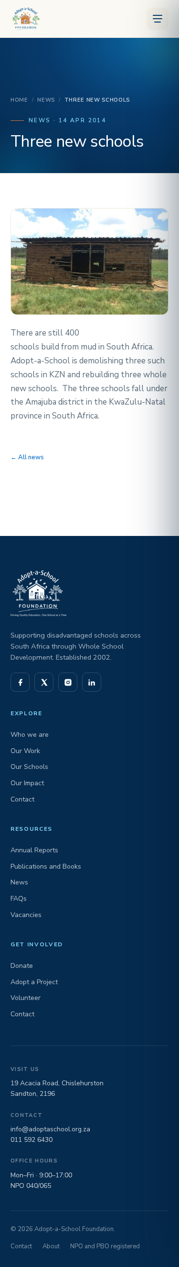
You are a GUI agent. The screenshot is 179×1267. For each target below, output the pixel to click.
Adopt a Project (34, 982)
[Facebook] (20, 682)
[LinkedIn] (91, 682)
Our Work (25, 751)
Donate (22, 965)
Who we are (30, 734)
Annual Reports (34, 850)
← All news (27, 457)
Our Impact (27, 783)
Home (19, 100)
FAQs (19, 898)
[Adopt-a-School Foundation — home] (24, 18)
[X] (43, 682)
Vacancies (26, 914)
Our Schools (29, 766)
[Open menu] (157, 19)
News (46, 100)
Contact (22, 799)
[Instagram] (67, 682)
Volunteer (26, 997)
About (51, 1246)
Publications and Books (46, 866)
